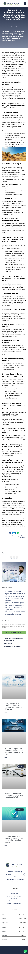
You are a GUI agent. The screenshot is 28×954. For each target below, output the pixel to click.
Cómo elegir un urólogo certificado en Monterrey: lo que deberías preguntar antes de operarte (15, 612)
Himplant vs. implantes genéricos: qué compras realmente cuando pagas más (14, 598)
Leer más (6, 712)
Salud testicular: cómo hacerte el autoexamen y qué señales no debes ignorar (14, 607)
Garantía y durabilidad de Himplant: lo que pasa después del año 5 (13, 795)
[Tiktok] (14, 557)
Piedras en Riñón (11, 29)
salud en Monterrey (12, 536)
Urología (19, 29)
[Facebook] (11, 557)
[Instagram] (17, 557)
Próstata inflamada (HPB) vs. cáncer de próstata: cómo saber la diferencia (15, 593)
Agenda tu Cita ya (14, 581)
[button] (25, 3)
